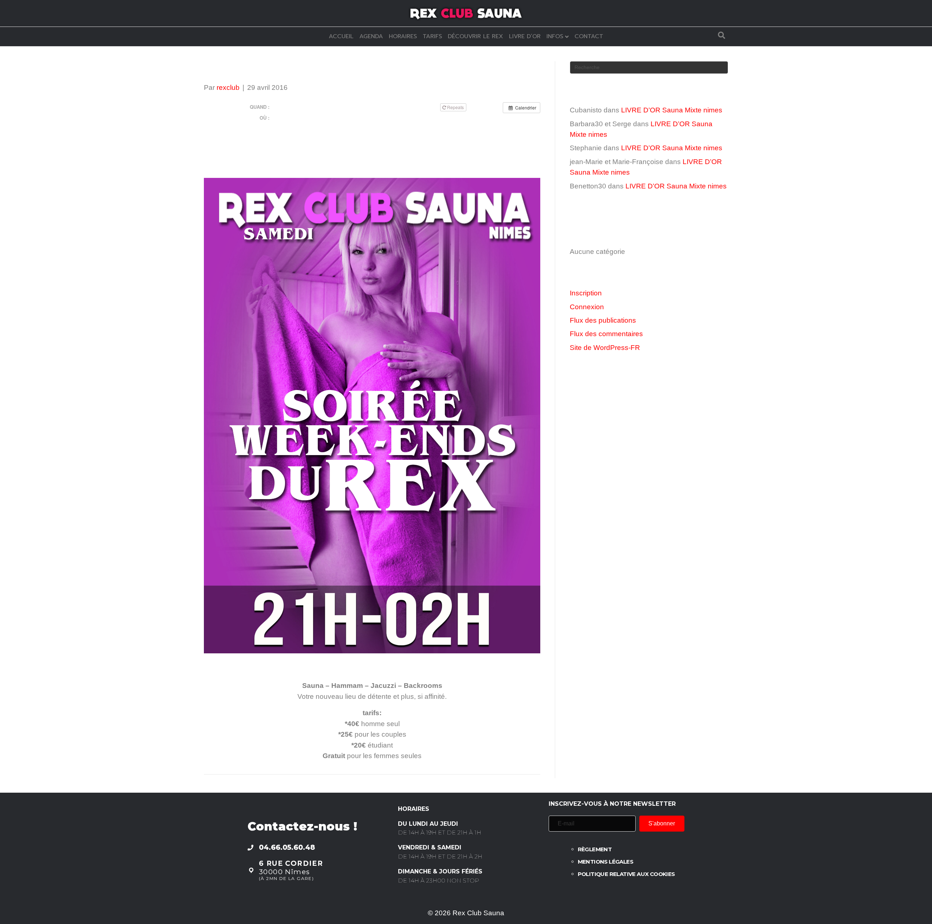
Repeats (455, 107)
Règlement (595, 849)
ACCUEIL (341, 36)
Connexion (587, 307)
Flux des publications (603, 320)
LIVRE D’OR (525, 36)
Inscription (586, 293)
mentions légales (605, 861)
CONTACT (588, 36)
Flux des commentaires (606, 334)
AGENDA (371, 36)
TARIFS (432, 36)
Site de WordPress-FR (605, 347)
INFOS (554, 36)
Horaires (403, 36)
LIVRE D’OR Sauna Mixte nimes (671, 110)
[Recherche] (721, 35)
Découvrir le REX (475, 36)
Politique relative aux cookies (626, 874)
